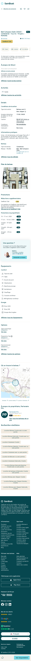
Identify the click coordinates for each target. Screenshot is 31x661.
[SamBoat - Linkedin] (9, 604)
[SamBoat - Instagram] (6, 604)
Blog (2, 547)
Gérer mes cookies (22, 565)
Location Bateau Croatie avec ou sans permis (15, 431)
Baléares (3, 567)
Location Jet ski (21, 534)
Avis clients (4, 540)
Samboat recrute (6, 526)
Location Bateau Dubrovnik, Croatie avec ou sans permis (15, 437)
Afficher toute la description (11, 81)
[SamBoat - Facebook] (2, 604)
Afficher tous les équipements (11, 317)
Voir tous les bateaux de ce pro (18, 419)
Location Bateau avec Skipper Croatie (13, 477)
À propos (3, 524)
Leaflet (28, 397)
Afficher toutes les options (10, 354)
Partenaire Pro (14, 412)
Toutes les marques (22, 543)
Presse (3, 542)
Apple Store (17, 580)
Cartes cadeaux (6, 536)
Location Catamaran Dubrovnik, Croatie (14, 461)
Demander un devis (19, 257)
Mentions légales (6, 644)
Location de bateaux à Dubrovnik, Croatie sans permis (15, 471)
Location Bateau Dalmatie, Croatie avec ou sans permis (15, 447)
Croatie (3, 565)
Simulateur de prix (6, 533)
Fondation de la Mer (7, 544)
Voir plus (4, 332)
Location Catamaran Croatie (10, 442)
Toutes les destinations (5, 569)
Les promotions (21, 542)
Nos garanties (5, 528)
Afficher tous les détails (9, 157)
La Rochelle (4, 561)
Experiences (4, 545)
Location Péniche (22, 536)
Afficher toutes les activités (11, 95)
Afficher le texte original (8, 71)
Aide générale (21, 556)
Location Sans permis (23, 538)
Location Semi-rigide (23, 527)
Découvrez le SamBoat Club (10, 209)
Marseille (3, 556)
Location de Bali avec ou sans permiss (13, 456)
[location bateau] (7, 3)
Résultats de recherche (9, 8)
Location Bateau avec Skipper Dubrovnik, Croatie (15, 487)
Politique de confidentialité (21, 645)
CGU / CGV (4, 647)
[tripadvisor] (6, 626)
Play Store (16, 585)
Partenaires (20, 647)
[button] (3, 370)
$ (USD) (15, 639)
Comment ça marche (23, 561)
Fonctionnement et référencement (22, 558)
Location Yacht (21, 529)
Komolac (4, 38)
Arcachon (4, 558)
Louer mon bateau (6, 529)
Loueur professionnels (7, 535)
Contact (19, 563)
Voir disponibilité (22, 658)
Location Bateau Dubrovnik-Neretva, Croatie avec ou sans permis (15, 466)
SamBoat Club (6, 41)
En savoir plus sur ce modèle (23, 152)
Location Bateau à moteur (22, 525)
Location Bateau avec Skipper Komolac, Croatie (15, 482)
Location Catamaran (23, 533)
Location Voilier (21, 531)
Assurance (4, 531)
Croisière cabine (21, 540)
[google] (4, 619)
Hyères (3, 559)
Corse (3, 563)
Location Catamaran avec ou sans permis (14, 452)
